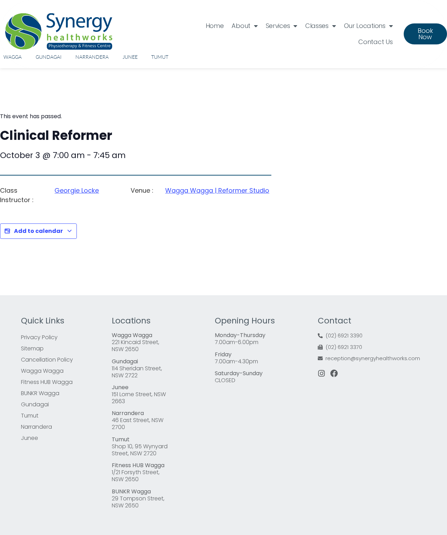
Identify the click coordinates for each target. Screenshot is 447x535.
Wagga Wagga (42, 371)
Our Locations (365, 25)
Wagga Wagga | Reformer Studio (217, 190)
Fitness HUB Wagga (47, 382)
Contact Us (375, 41)
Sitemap (32, 348)
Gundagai (48, 57)
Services (278, 25)
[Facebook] (334, 373)
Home (215, 25)
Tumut (159, 57)
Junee (130, 57)
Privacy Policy (39, 337)
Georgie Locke (76, 190)
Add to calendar (38, 231)
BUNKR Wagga (40, 393)
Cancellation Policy (47, 360)
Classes (317, 25)
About (241, 25)
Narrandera (92, 57)
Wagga (12, 57)
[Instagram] (321, 373)
